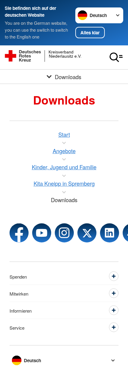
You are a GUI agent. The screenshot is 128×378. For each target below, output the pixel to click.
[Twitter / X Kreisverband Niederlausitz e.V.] (86, 232)
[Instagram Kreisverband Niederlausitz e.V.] (64, 232)
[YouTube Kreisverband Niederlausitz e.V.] (41, 232)
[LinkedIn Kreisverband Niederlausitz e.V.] (109, 232)
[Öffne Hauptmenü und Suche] (116, 57)
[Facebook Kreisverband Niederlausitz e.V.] (19, 232)
